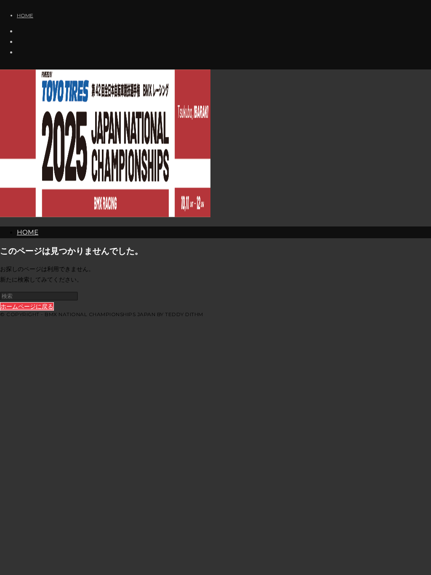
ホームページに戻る (26, 306)
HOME (25, 15)
